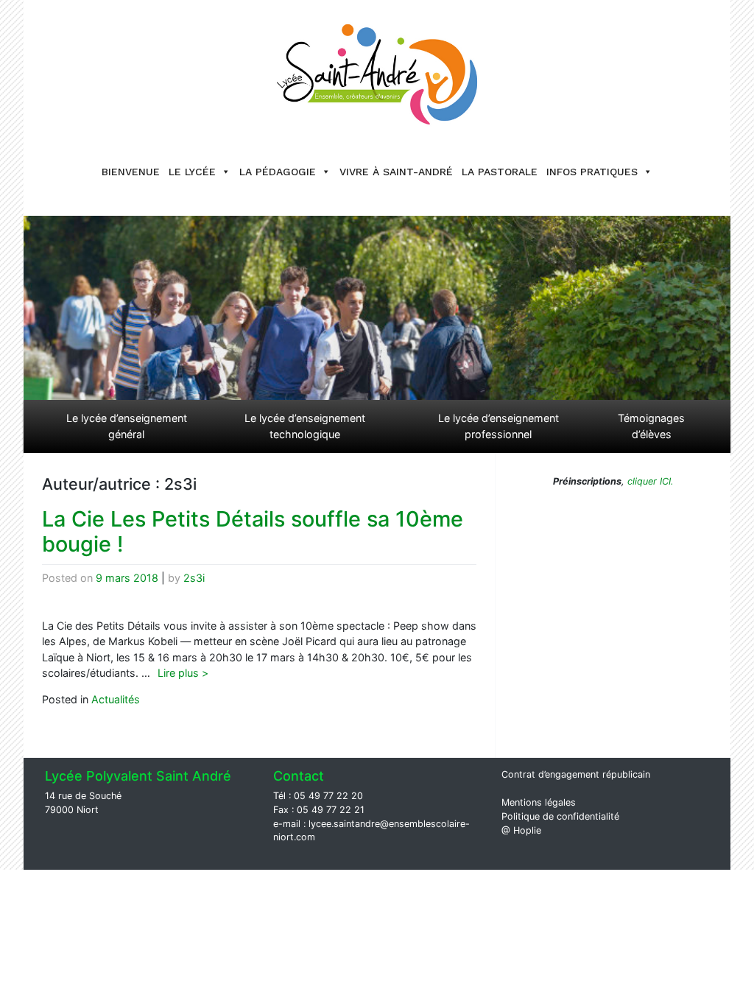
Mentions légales (538, 802)
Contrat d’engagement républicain (575, 774)
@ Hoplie (521, 830)
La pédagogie (277, 171)
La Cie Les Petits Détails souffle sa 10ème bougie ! (252, 531)
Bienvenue (131, 171)
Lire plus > (183, 672)
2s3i (194, 577)
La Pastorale (500, 171)
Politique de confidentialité (560, 816)
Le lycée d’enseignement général (126, 426)
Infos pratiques (592, 171)
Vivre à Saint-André (396, 171)
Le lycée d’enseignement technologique (304, 426)
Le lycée (192, 171)
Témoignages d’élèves (651, 426)
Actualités (115, 699)
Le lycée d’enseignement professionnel (498, 426)
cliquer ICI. (648, 481)
